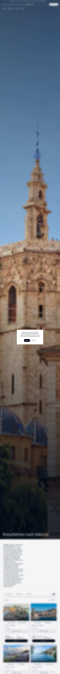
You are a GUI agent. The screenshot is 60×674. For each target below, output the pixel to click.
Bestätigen (27, 340)
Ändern (33, 340)
